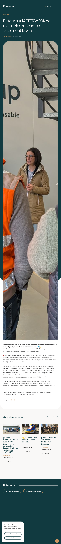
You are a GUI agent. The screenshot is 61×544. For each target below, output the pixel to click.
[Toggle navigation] (57, 6)
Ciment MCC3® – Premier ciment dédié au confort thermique (11, 440)
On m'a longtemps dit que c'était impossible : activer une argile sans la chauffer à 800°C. (30, 442)
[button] (57, 541)
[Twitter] (14, 400)
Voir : (49, 417)
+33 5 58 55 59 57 (13, 483)
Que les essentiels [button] (13, 534)
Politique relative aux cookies (12, 530)
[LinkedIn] (9, 400)
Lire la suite (6, 449)
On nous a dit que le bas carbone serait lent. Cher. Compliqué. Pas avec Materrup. (49, 442)
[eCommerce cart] (53, 6)
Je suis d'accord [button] (13, 538)
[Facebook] (12, 400)
